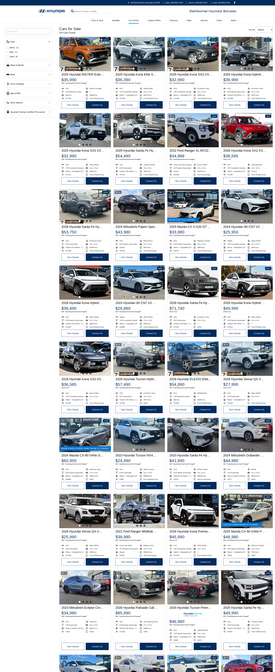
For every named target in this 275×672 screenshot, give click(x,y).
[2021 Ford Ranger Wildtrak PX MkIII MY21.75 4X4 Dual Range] (139, 511)
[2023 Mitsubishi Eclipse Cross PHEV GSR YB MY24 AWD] (85, 587)
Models (116, 20)
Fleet (189, 20)
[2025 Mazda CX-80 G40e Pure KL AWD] (247, 511)
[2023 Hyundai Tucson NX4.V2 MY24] (139, 435)
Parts (219, 20)
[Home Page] (52, 11)
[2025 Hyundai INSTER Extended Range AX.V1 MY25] (85, 54)
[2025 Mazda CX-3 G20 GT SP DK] (193, 206)
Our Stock (134, 20)
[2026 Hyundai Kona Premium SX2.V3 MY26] (193, 511)
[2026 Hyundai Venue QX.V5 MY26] (247, 359)
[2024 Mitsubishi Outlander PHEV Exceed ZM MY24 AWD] (247, 435)
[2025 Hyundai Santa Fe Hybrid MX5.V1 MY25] (247, 587)
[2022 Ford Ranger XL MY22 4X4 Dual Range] (193, 130)
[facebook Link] (234, 2)
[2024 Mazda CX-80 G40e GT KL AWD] (85, 435)
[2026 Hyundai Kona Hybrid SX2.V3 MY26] (85, 282)
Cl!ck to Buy (97, 20)
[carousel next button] (108, 54)
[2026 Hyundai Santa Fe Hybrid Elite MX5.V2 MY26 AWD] (193, 282)
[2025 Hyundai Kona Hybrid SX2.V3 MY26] (247, 54)
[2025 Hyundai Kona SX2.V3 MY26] (193, 54)
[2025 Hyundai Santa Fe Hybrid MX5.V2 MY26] (139, 130)
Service (204, 20)
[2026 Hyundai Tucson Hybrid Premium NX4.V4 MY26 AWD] (139, 359)
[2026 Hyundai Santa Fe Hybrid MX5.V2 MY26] (85, 206)
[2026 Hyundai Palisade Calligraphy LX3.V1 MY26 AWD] (139, 587)
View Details (73, 105)
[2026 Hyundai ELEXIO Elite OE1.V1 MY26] (193, 359)
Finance (174, 20)
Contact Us (97, 105)
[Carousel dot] (80, 69)
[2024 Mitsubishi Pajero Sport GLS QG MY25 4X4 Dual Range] (139, 206)
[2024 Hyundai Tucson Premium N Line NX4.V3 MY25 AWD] (193, 587)
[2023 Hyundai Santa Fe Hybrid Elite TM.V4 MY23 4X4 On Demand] (193, 435)
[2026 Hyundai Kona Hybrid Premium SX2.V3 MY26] (247, 282)
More (233, 20)
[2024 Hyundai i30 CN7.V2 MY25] (247, 206)
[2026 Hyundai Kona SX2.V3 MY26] (247, 130)
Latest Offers (154, 20)
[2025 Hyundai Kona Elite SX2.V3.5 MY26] (139, 54)
